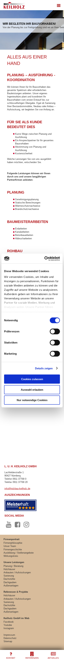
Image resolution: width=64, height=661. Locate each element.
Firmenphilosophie (13, 543)
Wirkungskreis (11, 556)
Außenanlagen (11, 585)
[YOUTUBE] (8, 524)
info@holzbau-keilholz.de (17, 488)
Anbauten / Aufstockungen (17, 572)
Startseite (14, 4)
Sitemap (8, 641)
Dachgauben (10, 582)
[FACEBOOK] (17, 524)
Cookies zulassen (32, 379)
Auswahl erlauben (32, 389)
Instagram (9, 628)
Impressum (9, 635)
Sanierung (9, 575)
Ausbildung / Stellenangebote (19, 552)
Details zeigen (44, 368)
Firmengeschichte (13, 549)
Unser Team (10, 546)
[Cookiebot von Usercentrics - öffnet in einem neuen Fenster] (45, 258)
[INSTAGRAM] (26, 524)
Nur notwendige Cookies (32, 400)
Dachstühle (9, 579)
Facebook (9, 621)
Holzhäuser (9, 569)
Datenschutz (10, 638)
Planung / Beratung (13, 566)
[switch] (55, 331)
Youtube (8, 625)
